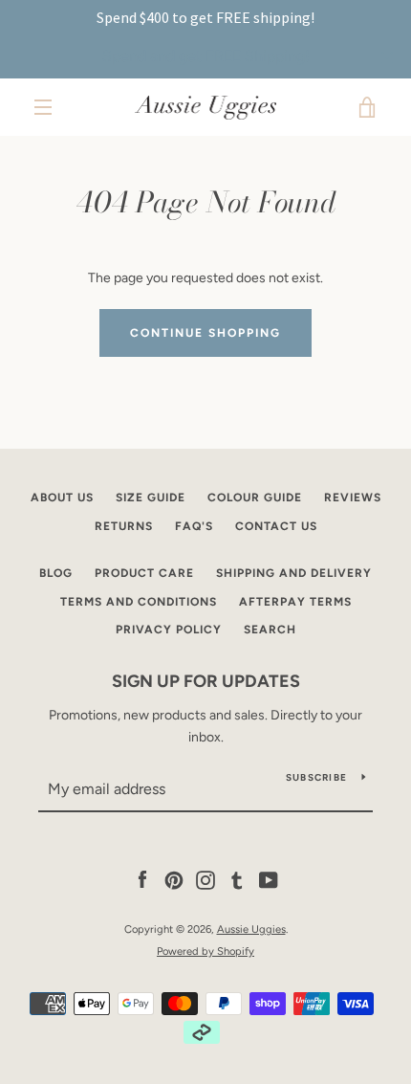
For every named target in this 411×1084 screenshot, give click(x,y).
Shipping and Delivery (294, 573)
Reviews (352, 497)
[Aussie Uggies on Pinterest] (174, 880)
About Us (62, 497)
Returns (124, 526)
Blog (56, 573)
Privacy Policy (169, 629)
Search (270, 629)
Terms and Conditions (138, 601)
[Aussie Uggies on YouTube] (268, 880)
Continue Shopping (205, 333)
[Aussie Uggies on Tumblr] (237, 880)
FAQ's (194, 526)
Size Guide (150, 497)
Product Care (144, 573)
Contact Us (276, 526)
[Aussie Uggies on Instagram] (205, 880)
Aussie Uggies (251, 929)
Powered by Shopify (205, 951)
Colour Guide (254, 497)
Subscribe (316, 777)
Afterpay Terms (295, 601)
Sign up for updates (206, 681)
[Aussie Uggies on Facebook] (142, 880)
